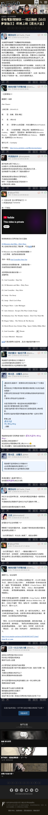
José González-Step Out (18, 259)
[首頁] (10, 7)
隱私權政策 (28, 810)
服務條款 (19, 810)
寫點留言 (24, 713)
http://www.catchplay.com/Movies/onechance (26, 148)
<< (12, 28)
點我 (30, 247)
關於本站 (11, 810)
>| (39, 28)
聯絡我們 (36, 810)
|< (8, 28)
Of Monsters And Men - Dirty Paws (14, 244)
